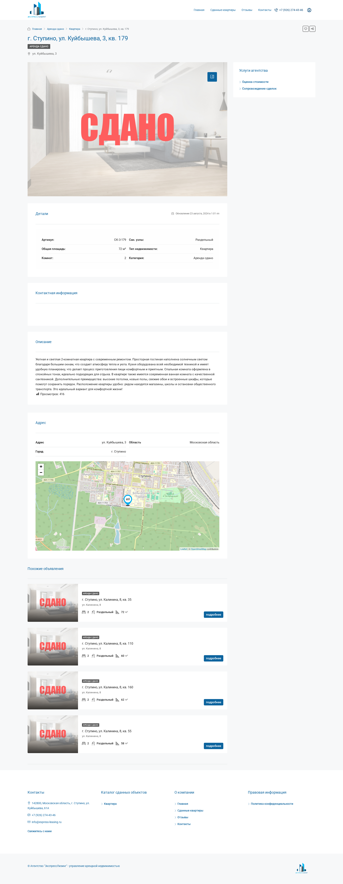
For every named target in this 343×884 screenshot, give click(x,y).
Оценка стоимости (255, 82)
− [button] (41, 472)
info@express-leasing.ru (47, 822)
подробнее (213, 614)
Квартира (74, 28)
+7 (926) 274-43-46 (291, 10)
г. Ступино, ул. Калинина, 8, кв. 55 (106, 731)
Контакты (264, 10)
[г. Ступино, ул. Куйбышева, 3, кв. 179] (127, 500)
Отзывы (247, 10)
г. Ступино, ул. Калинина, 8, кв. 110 (107, 643)
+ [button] (41, 466)
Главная (199, 10)
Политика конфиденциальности (272, 803)
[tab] (212, 77)
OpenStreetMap (198, 548)
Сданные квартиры (223, 10)
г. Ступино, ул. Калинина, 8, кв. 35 (106, 600)
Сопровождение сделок (259, 88)
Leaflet (183, 548)
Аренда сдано (55, 28)
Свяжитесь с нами (40, 831)
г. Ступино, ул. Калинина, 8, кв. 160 (107, 687)
